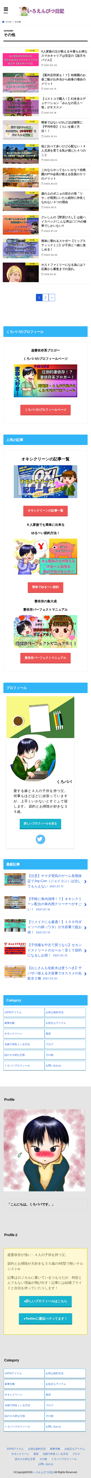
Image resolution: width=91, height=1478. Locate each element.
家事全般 (9, 1022)
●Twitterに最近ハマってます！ (46, 1318)
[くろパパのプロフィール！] (45, 397)
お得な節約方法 (54, 1012)
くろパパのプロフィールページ (45, 409)
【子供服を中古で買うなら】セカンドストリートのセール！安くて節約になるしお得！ (55, 950)
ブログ (49, 1044)
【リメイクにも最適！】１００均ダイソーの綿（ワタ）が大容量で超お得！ (55, 927)
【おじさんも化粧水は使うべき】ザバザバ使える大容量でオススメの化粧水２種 (55, 973)
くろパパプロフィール (17, 1065)
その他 (49, 1054)
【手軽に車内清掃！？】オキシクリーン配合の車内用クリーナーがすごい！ (55, 904)
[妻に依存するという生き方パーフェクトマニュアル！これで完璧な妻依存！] (45, 631)
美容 (48, 1033)
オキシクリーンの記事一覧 (45, 510)
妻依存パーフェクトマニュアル (45, 657)
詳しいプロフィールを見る (40, 823)
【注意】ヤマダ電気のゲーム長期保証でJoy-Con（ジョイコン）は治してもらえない (55, 881)
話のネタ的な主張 (14, 1054)
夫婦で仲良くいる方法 (17, 1044)
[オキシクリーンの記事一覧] (45, 498)
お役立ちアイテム (56, 1022)
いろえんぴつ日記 (43, 1472)
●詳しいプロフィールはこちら (45, 1301)
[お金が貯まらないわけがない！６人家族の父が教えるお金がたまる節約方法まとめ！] (45, 574)
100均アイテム (13, 1012)
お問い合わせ (53, 1065)
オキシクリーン (13, 1033)
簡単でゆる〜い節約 (45, 587)
